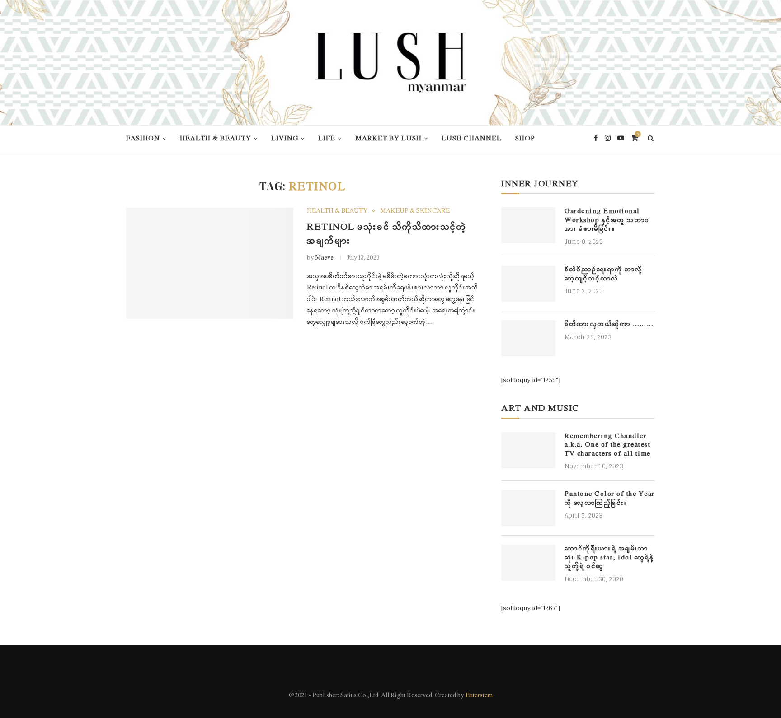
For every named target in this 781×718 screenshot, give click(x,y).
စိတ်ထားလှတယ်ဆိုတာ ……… (609, 324)
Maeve (324, 258)
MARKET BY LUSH (388, 138)
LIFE (326, 138)
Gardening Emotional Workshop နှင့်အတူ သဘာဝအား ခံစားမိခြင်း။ (607, 220)
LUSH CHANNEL (472, 138)
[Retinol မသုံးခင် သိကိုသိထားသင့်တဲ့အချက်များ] (209, 263)
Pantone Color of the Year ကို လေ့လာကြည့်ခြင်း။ (610, 499)
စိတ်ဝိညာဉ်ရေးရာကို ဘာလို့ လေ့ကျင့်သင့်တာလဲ (604, 274)
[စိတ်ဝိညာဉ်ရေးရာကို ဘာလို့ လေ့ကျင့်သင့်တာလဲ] (528, 284)
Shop (525, 138)
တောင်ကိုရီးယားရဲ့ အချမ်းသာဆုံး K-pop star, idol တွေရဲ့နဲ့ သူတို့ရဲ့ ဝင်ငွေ (609, 558)
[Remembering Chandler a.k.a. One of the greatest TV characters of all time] (528, 450)
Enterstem (479, 695)
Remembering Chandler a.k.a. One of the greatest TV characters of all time (608, 445)
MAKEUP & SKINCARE (415, 211)
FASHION (143, 138)
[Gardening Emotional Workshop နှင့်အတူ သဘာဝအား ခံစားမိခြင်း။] (528, 225)
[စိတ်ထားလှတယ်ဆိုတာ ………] (528, 338)
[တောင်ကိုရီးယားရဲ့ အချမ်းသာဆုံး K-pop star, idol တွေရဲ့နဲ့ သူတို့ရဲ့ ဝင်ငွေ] (528, 563)
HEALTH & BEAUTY (215, 138)
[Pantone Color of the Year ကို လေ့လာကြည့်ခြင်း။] (528, 508)
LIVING (284, 138)
